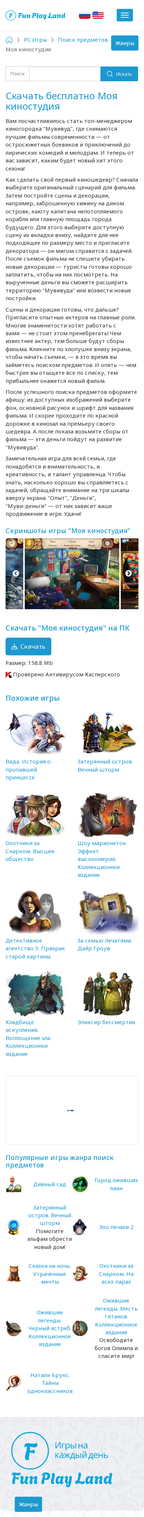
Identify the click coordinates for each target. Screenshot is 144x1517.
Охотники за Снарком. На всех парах (116, 1273)
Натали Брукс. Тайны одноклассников (50, 1382)
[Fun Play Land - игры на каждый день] (72, 1460)
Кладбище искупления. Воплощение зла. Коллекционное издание (28, 1037)
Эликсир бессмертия (106, 1022)
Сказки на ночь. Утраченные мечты (49, 1273)
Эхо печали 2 (116, 1227)
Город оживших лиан (116, 1183)
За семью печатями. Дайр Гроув (105, 944)
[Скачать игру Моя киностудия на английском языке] (98, 15)
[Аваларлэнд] (36, 15)
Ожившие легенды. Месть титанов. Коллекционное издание (116, 1316)
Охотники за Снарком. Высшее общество (30, 850)
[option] (72, 573)
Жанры (126, 45)
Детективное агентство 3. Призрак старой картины (35, 948)
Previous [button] (16, 573)
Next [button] (128, 573)
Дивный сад (49, 1184)
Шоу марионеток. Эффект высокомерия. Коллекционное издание (102, 858)
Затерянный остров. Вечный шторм (105, 765)
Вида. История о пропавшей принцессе (28, 769)
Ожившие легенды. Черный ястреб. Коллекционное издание (49, 1328)
